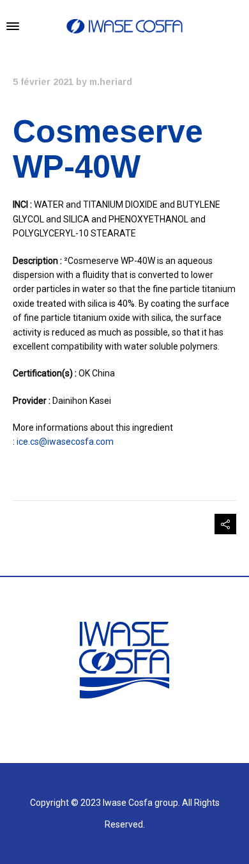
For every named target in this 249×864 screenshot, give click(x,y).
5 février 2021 (43, 82)
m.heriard (110, 82)
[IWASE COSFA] (124, 26)
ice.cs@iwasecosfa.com (65, 441)
